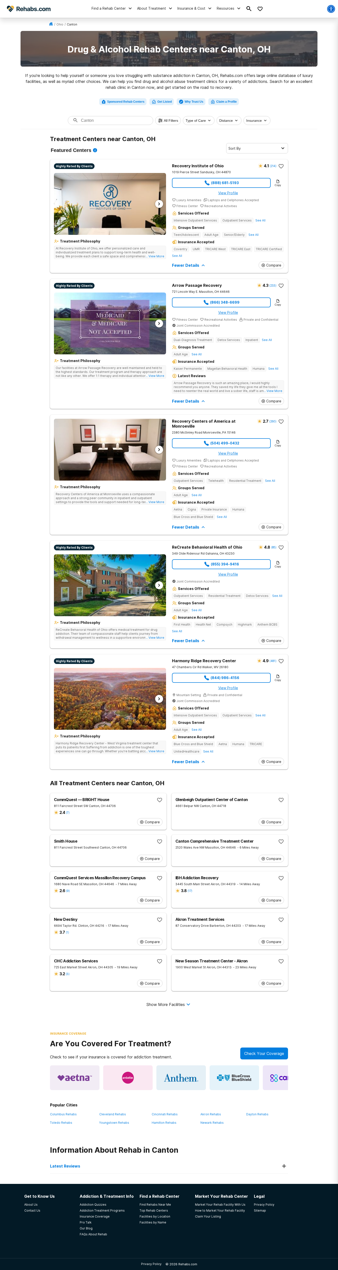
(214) (273, 166)
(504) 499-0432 (224, 443)
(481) (272, 661)
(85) (273, 547)
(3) (67, 974)
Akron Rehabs (210, 1114)
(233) (272, 285)
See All (260, 220)
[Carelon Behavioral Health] (287, 1077)
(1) (67, 932)
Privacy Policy (151, 1264)
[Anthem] (181, 1077)
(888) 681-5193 (225, 183)
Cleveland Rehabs (112, 1114)
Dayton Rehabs (257, 1114)
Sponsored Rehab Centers (126, 101)
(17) (190, 891)
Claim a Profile (226, 101)
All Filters (171, 120)
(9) (68, 891)
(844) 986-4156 (225, 678)
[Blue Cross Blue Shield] (234, 1077)
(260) (272, 421)
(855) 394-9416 (225, 564)
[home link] (51, 24)
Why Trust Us (194, 101)
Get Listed (164, 101)
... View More (154, 256)
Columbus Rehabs (63, 1114)
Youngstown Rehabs (114, 1122)
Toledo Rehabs (61, 1122)
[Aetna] (74, 1077)
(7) (67, 812)
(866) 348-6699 (225, 302)
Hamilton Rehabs (164, 1122)
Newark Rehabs (212, 1122)
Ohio (59, 24)
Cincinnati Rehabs (165, 1114)
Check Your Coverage (264, 1053)
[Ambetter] (128, 1077)
